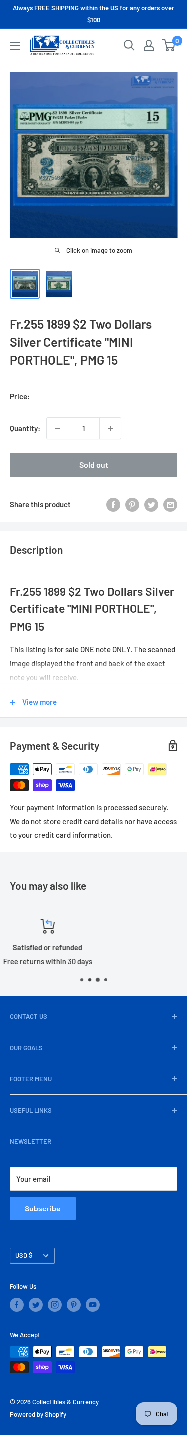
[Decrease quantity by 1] (57, 428)
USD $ (23, 1255)
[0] (169, 45)
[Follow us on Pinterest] (74, 1305)
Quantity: (25, 428)
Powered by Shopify (38, 1414)
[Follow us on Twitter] (36, 1305)
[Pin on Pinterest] (132, 504)
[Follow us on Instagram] (55, 1305)
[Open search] (129, 45)
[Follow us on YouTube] (93, 1305)
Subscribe (43, 1208)
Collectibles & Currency (65, 1402)
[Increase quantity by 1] (110, 428)
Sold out (93, 464)
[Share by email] (170, 504)
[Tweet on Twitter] (151, 504)
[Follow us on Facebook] (17, 1305)
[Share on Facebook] (113, 504)
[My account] (149, 45)
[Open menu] (15, 46)
